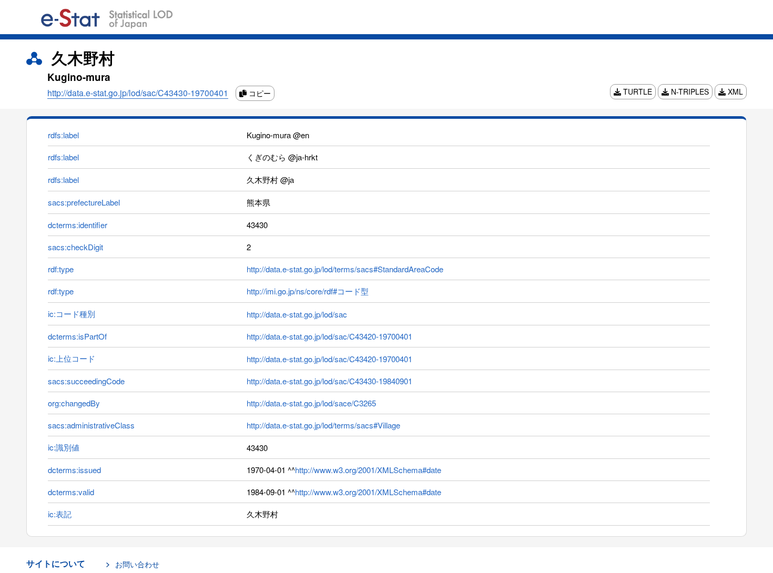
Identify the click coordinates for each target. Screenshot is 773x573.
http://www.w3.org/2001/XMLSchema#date (368, 469)
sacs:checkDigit (75, 246)
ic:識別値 (63, 447)
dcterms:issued (74, 469)
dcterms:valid (71, 491)
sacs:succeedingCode (86, 380)
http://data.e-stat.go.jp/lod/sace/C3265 (311, 402)
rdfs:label (63, 134)
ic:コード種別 (71, 313)
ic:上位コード (71, 358)
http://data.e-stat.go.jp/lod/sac (297, 314)
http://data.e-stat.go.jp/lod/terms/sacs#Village (323, 425)
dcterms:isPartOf (77, 336)
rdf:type (61, 268)
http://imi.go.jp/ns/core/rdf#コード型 (308, 290)
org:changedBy (74, 402)
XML (734, 91)
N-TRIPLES (689, 91)
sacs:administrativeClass (91, 425)
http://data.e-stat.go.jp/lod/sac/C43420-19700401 (329, 336)
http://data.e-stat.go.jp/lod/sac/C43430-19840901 (329, 380)
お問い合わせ (137, 564)
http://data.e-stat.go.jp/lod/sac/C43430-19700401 (137, 93)
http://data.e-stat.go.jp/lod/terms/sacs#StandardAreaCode (345, 268)
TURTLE (636, 91)
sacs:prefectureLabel (84, 202)
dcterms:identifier (77, 224)
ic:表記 (60, 513)
